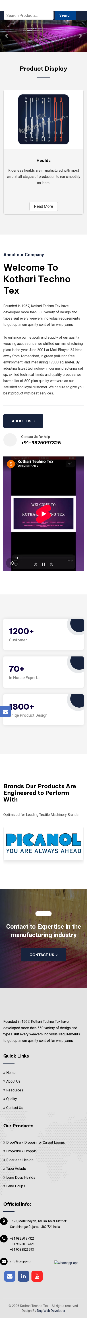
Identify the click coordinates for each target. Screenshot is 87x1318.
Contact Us (14, 1080)
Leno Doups (15, 1159)
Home (10, 1045)
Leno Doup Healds (20, 1150)
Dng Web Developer (51, 1283)
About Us (13, 1054)
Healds (44, 133)
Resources (14, 1063)
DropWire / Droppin (21, 1124)
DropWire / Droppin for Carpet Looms (35, 1115)
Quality (11, 1071)
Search (65, 15)
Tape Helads (15, 1141)
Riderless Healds (19, 1132)
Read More (43, 179)
